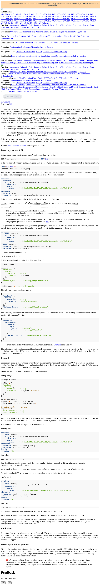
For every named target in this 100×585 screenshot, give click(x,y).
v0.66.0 (71, 14)
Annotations (68, 63)
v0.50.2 (80, 16)
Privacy (50, 47)
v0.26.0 (42, 21)
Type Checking (56, 60)
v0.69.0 (52, 14)
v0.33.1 (93, 19)
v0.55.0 (48, 16)
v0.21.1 (74, 21)
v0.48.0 (93, 16)
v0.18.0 (93, 21)
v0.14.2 (23, 23)
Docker (41, 43)
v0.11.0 (42, 23)
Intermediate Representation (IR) (25, 60)
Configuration (15, 47)
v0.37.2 (67, 19)
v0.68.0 (58, 14)
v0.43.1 (29, 19)
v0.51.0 (74, 16)
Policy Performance (75, 25)
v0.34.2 (86, 19)
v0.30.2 (17, 21)
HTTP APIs (48, 43)
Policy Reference (48, 25)
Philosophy (24, 25)
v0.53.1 (61, 16)
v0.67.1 (65, 14)
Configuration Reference (16, 145)
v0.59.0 (23, 16)
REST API (31, 27)
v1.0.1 (40, 14)
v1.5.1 (13, 14)
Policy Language (35, 25)
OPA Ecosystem (79, 63)
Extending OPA (20, 27)
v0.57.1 (36, 16)
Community (20, 91)
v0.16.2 (10, 23)
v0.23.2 (61, 21)
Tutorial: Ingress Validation (62, 32)
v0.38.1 (61, 19)
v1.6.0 (5, 14)
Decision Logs (48, 52)
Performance (85, 36)
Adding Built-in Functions (76, 56)
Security (43, 47)
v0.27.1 (36, 21)
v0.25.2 (48, 21)
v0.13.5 (29, 23)
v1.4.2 (18, 14)
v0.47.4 (4, 19)
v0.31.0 (10, 21)
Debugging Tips (79, 32)
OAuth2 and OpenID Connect (73, 60)
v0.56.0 (42, 16)
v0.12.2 (36, 23)
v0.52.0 (67, 16)
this (47, 222)
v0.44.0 (23, 19)
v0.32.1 (4, 21)
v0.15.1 (17, 23)
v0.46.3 (10, 19)
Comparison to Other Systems (46, 63)
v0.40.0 (48, 19)
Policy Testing (61, 25)
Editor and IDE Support (25, 63)
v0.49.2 (86, 16)
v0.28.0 (29, 21)
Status (56, 52)
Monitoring (35, 47)
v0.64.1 (84, 14)
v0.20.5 (80, 21)
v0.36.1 (74, 19)
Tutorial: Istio (75, 36)
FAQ (61, 63)
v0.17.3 (4, 23)
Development (60, 56)
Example (57, 345)
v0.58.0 (29, 16)
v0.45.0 (17, 19)
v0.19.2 (86, 21)
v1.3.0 (23, 14)
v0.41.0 (42, 19)
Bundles (39, 52)
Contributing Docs (33, 56)
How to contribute (18, 56)
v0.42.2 (36, 19)
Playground (5, 102)
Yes (3, 583)
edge (47, 23)
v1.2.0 (29, 14)
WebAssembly (43, 60)
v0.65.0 (77, 14)
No (10, 583)
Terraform (74, 43)
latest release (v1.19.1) (76, 3)
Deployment (26, 47)
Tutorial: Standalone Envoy (59, 36)
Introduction (14, 25)
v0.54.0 (55, 16)
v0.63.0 (90, 14)
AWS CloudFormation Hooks (25, 43)
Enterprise (90, 63)
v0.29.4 (23, 21)
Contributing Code (47, 56)
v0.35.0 (80, 19)
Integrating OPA (7, 27)
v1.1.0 (34, 14)
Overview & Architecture (20, 32)
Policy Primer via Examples (41, 32)
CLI (37, 27)
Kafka (56, 43)
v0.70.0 (46, 14)
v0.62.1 (4, 16)
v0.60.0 (17, 16)
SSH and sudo (64, 43)
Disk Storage (11, 63)
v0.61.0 (10, 16)
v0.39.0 (55, 19)
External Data (88, 25)
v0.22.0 (67, 21)
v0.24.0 (55, 21)
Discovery (63, 52)
